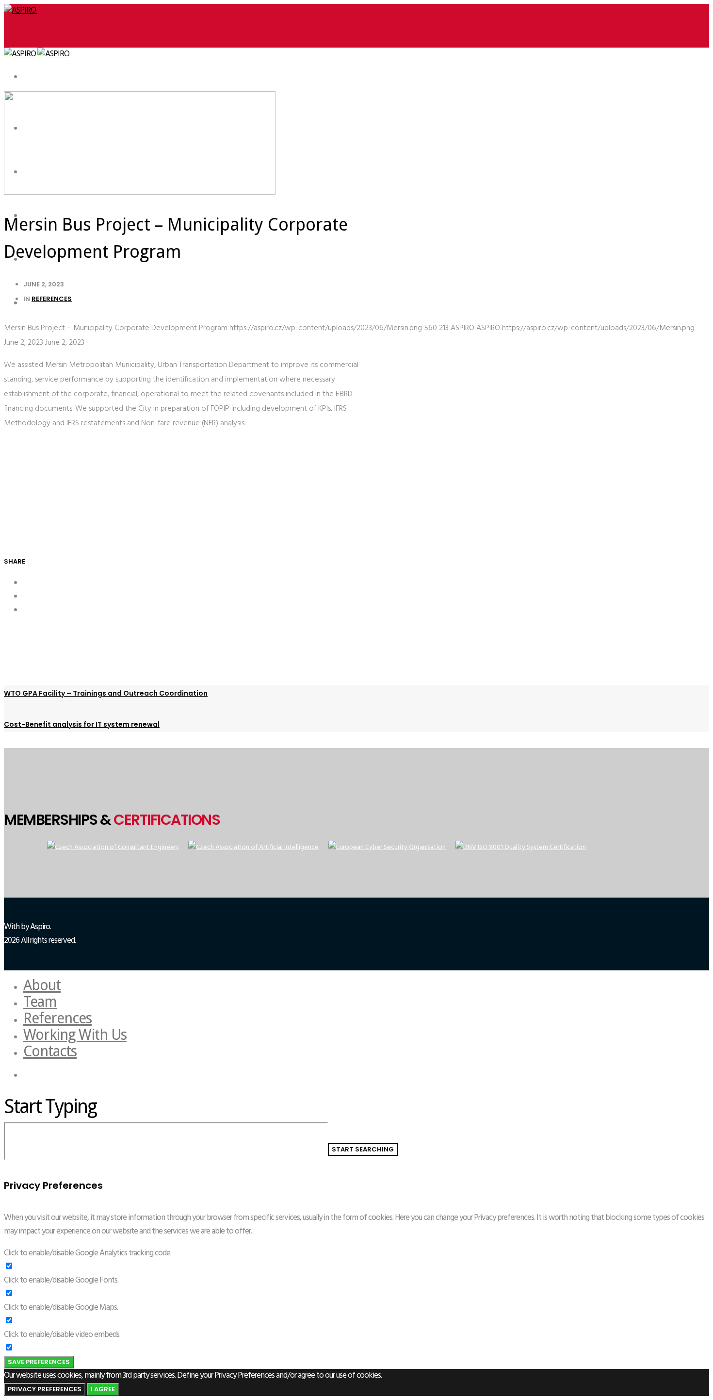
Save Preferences (39, 1362)
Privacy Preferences (44, 1389)
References (52, 298)
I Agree (103, 1389)
